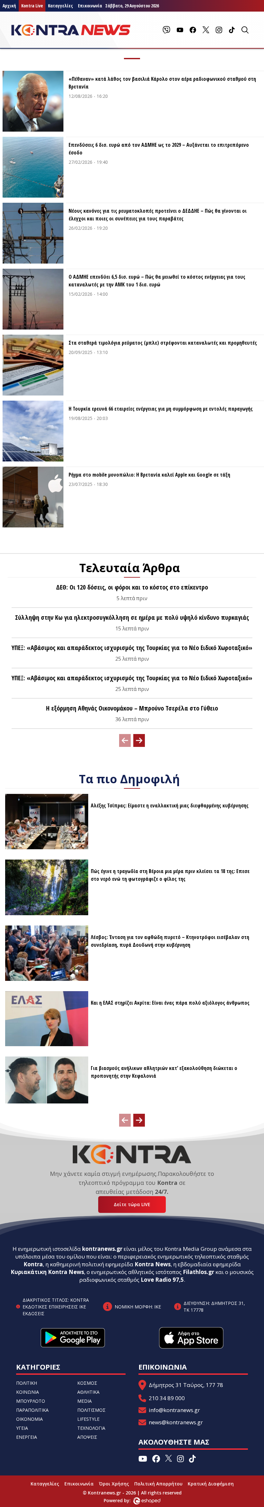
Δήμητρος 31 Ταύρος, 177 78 (186, 1385)
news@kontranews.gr (176, 1422)
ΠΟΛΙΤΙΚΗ (26, 1383)
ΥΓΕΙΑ (22, 1428)
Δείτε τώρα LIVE (132, 1204)
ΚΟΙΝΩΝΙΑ (27, 1392)
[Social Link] (166, 30)
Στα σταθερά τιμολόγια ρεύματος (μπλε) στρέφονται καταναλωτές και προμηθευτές (163, 342)
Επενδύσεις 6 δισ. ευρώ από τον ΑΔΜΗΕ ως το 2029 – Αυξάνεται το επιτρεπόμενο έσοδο (159, 148)
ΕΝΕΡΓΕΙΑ (26, 1437)
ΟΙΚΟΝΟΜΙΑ (29, 1419)
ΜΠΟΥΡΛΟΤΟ (30, 1401)
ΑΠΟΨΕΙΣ (87, 1437)
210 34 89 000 (167, 1398)
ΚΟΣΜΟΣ (87, 1383)
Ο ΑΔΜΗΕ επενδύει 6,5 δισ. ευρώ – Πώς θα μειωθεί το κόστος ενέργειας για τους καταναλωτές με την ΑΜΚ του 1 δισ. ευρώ (157, 280)
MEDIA (84, 1401)
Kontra (33, 1264)
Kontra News (153, 1264)
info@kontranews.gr (174, 1410)
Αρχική (9, 6)
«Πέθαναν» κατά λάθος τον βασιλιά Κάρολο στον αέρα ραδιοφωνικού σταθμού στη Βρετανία (162, 82)
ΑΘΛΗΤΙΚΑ (88, 1392)
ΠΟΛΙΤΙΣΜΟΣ (91, 1410)
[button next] (139, 740)
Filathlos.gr (198, 1272)
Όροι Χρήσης (114, 1484)
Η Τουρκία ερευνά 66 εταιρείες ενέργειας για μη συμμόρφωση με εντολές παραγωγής (161, 408)
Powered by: (124, 1500)
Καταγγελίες (60, 6)
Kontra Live (32, 6)
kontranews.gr (102, 1248)
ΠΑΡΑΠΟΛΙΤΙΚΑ (32, 1410)
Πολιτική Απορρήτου (158, 1484)
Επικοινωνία (79, 1484)
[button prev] (125, 740)
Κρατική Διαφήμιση (211, 1484)
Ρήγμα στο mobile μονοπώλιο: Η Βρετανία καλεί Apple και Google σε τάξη (149, 474)
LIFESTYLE (88, 1419)
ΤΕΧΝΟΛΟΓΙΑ (91, 1428)
